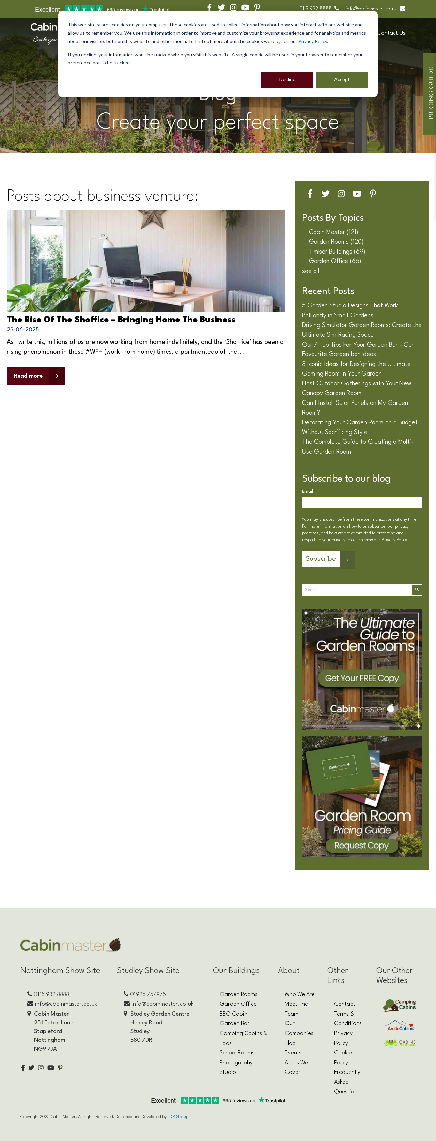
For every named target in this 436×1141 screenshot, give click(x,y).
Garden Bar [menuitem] (234, 1023)
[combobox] (356, 590)
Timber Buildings (337, 252)
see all (311, 271)
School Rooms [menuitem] (237, 1053)
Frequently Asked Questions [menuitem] (347, 1082)
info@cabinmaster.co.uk (371, 9)
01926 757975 (148, 995)
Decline (287, 79)
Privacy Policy (312, 41)
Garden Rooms (336, 242)
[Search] (416, 590)
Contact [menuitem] (344, 1004)
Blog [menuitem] (290, 1043)
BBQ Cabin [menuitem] (233, 1014)
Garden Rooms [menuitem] (239, 995)
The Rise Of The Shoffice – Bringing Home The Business (121, 320)
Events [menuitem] (293, 1053)
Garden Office (335, 261)
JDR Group (178, 1117)
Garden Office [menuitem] (238, 1004)
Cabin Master (333, 232)
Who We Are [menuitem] (300, 995)
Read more (28, 376)
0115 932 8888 (315, 9)
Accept (342, 79)
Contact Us (391, 33)
